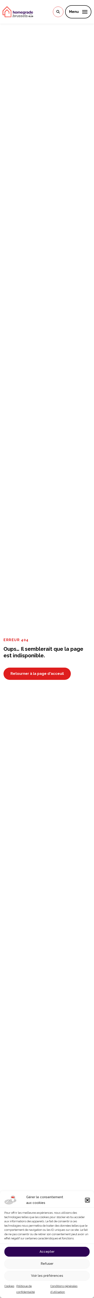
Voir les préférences (47, 1276)
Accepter (47, 1252)
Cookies (9, 1286)
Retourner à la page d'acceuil (37, 674)
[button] (87, 1200)
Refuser (47, 1264)
